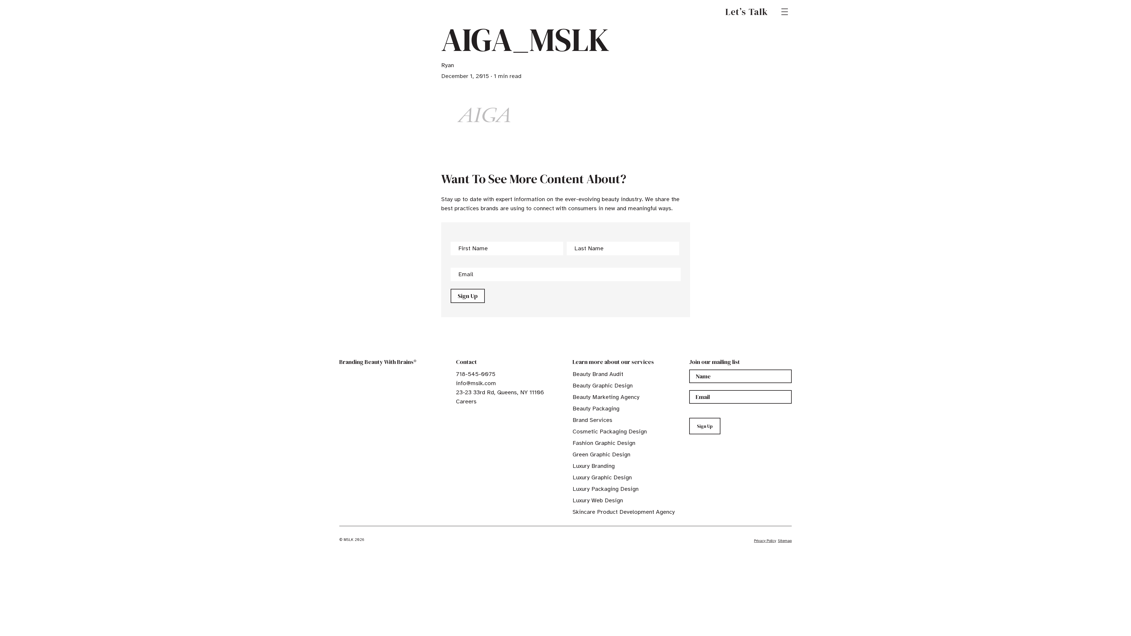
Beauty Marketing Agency (606, 397)
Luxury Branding (594, 466)
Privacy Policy (765, 541)
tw (467, 415)
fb (458, 415)
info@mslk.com (476, 383)
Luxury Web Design (598, 500)
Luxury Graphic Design (602, 477)
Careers (466, 401)
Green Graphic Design (601, 454)
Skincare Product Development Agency (624, 512)
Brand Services (592, 420)
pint (476, 415)
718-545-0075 (475, 374)
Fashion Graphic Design (604, 443)
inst (486, 415)
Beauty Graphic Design (603, 385)
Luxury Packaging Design (606, 489)
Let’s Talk (746, 12)
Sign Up (468, 296)
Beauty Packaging (596, 408)
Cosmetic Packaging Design (610, 431)
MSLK (360, 12)
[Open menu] (785, 12)
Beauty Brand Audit (598, 374)
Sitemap (785, 541)
